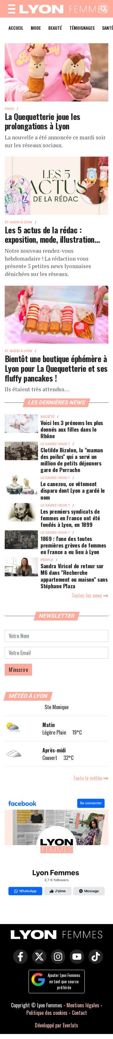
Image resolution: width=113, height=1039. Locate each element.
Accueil (15, 27)
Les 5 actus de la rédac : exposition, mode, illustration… (52, 234)
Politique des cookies (46, 1012)
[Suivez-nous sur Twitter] (37, 961)
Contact (79, 1012)
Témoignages (81, 27)
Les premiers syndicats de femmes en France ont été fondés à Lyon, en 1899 (70, 517)
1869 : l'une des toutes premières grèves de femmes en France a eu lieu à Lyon (73, 545)
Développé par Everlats (56, 1025)
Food (9, 109)
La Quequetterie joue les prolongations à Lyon (42, 121)
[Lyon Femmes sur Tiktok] (94, 961)
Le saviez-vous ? (55, 444)
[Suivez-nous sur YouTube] (75, 961)
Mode (36, 27)
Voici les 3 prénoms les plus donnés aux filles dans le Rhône (71, 429)
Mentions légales (83, 1005)
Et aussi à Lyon (18, 222)
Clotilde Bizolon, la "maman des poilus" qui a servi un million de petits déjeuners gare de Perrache (71, 460)
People (46, 560)
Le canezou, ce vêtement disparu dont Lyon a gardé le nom (72, 490)
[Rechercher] (102, 9)
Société (47, 417)
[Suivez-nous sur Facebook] (56, 848)
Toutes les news (87, 595)
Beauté (55, 27)
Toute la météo (88, 778)
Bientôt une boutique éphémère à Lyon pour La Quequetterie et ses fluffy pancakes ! (56, 367)
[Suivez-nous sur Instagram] (56, 961)
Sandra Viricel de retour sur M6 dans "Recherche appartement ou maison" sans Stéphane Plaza (74, 576)
